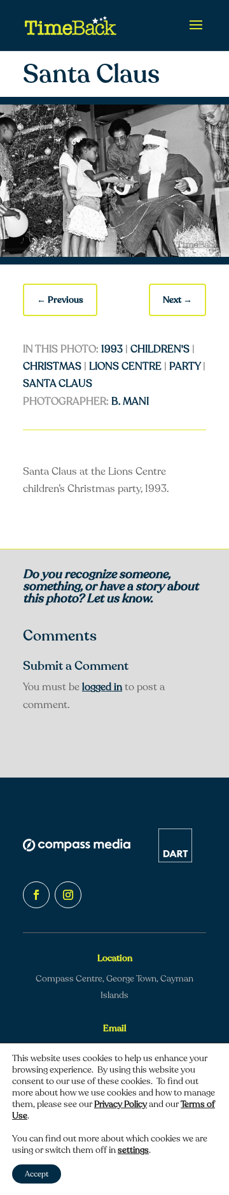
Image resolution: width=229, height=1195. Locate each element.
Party (184, 366)
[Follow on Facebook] (36, 894)
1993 (112, 349)
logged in (102, 687)
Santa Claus (57, 384)
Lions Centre (125, 366)
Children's (160, 349)
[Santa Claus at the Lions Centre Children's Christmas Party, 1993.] (114, 254)
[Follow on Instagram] (68, 894)
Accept (36, 1174)
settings (133, 1150)
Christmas (52, 366)
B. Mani (130, 402)
